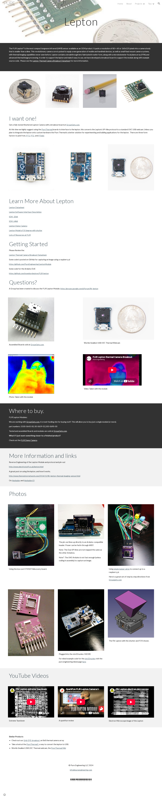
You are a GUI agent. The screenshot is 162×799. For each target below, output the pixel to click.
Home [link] (120, 3)
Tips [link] (150, 3)
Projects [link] (138, 3)
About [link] (129, 3)
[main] (81, 21)
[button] (159, 4)
